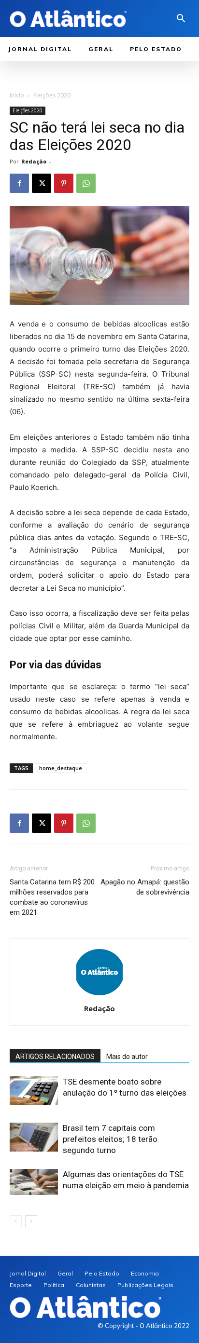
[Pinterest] (63, 183)
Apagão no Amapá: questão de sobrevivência (144, 887)
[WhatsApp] (86, 183)
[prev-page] (16, 1221)
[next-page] (31, 1221)
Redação (33, 161)
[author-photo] (99, 995)
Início (17, 95)
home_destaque (60, 768)
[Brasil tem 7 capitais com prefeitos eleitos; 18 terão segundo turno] (34, 1137)
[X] (41, 183)
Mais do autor (127, 1056)
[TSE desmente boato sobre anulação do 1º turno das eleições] (34, 1090)
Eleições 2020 (52, 95)
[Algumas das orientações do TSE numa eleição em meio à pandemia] (34, 1182)
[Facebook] (19, 183)
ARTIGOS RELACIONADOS (55, 1056)
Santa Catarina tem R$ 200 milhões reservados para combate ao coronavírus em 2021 (52, 897)
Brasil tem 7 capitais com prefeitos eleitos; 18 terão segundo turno (110, 1139)
